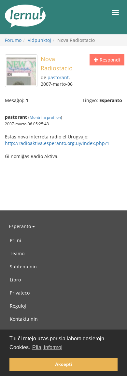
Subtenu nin (23, 266)
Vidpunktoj (39, 40)
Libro (15, 280)
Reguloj (18, 306)
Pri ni (15, 240)
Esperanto (20, 226)
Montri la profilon (45, 117)
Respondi (109, 60)
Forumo (13, 40)
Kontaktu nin (24, 319)
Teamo (17, 253)
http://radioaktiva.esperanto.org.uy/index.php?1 (57, 143)
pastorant (58, 77)
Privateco (20, 293)
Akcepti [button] (63, 364)
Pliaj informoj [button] (47, 347)
